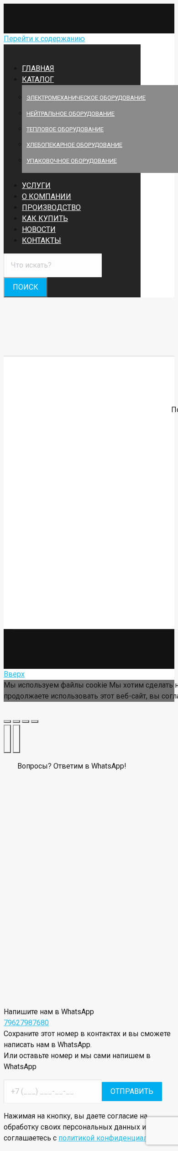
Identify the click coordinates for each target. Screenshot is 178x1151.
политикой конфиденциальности (114, 1138)
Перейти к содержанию (44, 38)
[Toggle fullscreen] (25, 721)
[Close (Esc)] (7, 721)
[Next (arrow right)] (16, 739)
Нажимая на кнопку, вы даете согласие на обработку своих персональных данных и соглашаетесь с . (88, 1127)
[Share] (16, 721)
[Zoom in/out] (34, 721)
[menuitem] (43, 79)
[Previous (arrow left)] (7, 739)
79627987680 (26, 1022)
